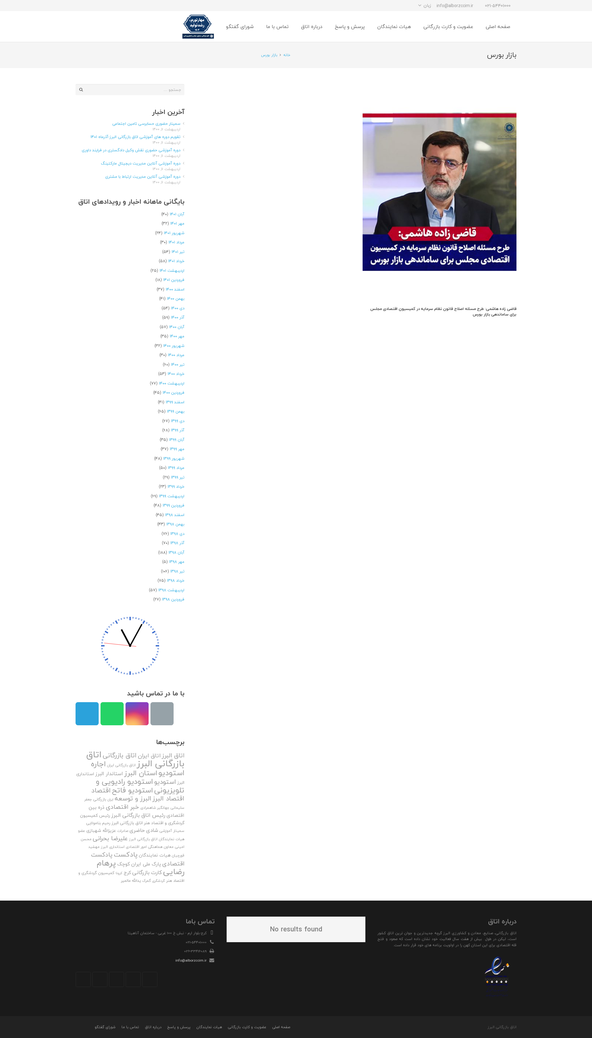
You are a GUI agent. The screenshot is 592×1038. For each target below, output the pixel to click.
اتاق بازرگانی (120, 755)
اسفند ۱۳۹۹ (175, 402)
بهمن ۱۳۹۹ (175, 411)
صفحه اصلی (281, 1027)
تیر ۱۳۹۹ (177, 477)
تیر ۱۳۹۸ (177, 571)
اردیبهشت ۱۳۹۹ (171, 496)
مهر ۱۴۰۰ (177, 336)
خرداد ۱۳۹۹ (175, 486)
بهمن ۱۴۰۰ (175, 298)
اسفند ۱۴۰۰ (175, 289)
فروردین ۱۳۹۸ (173, 599)
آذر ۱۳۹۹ (177, 430)
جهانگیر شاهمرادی (154, 807)
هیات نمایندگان (155, 855)
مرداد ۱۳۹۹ (176, 467)
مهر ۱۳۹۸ (176, 561)
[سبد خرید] (82, 26)
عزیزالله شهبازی (101, 830)
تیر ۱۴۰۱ (177, 251)
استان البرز (140, 773)
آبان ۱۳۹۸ (176, 552)
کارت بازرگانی (147, 872)
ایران (110, 799)
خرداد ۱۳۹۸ (175, 580)
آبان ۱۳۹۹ (176, 439)
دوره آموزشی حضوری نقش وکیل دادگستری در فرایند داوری (131, 150)
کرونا (119, 873)
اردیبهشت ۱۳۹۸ (171, 590)
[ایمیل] (81, 5)
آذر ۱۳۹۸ (177, 542)
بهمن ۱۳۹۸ (175, 524)
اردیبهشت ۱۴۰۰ (171, 383)
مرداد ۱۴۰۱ (176, 242)
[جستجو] (95, 26)
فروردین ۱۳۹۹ (173, 505)
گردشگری (158, 881)
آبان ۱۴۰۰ (176, 327)
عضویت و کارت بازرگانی (247, 1027)
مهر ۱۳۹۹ (177, 449)
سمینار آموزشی (171, 831)
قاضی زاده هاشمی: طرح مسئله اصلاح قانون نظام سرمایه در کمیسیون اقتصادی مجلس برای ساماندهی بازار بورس (443, 311)
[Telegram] (103, 5)
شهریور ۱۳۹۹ (173, 458)
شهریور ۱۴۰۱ (174, 233)
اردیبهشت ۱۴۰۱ (171, 270)
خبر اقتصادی (122, 806)
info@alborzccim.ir (191, 960)
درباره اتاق (153, 1027)
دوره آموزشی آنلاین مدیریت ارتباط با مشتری (142, 176)
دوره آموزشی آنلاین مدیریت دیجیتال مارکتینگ (140, 163)
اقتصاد (101, 790)
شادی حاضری (144, 830)
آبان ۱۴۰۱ (177, 214)
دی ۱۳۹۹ (177, 420)
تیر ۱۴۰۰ (177, 364)
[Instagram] (114, 5)
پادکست (126, 854)
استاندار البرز (109, 773)
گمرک (146, 880)
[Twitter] (133, 979)
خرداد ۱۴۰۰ (175, 373)
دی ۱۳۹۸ (177, 533)
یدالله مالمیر (131, 880)
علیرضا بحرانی (110, 838)
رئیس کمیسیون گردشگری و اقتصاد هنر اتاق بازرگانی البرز (132, 819)
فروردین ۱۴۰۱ (173, 279)
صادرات (122, 831)
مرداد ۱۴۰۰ (176, 355)
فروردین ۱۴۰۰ (173, 392)
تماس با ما (130, 1027)
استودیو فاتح (132, 790)
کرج (127, 873)
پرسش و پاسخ (179, 1027)
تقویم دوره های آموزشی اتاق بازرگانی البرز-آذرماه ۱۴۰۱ (135, 136)
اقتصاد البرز (168, 798)
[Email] (162, 713)
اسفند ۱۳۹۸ (174, 514)
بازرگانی (99, 799)
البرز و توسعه (133, 798)
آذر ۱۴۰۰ (177, 317)
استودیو (165, 782)
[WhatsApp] (92, 5)
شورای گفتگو (105, 1027)
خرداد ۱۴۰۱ (176, 261)
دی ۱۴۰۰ (177, 308)
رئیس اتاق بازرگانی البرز (138, 815)
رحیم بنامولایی (98, 823)
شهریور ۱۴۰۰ (173, 345)
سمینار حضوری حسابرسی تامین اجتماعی (146, 123)
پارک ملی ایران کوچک (139, 864)
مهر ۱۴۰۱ (177, 223)
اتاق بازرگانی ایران (121, 765)
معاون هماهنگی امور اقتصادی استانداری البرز (137, 847)
